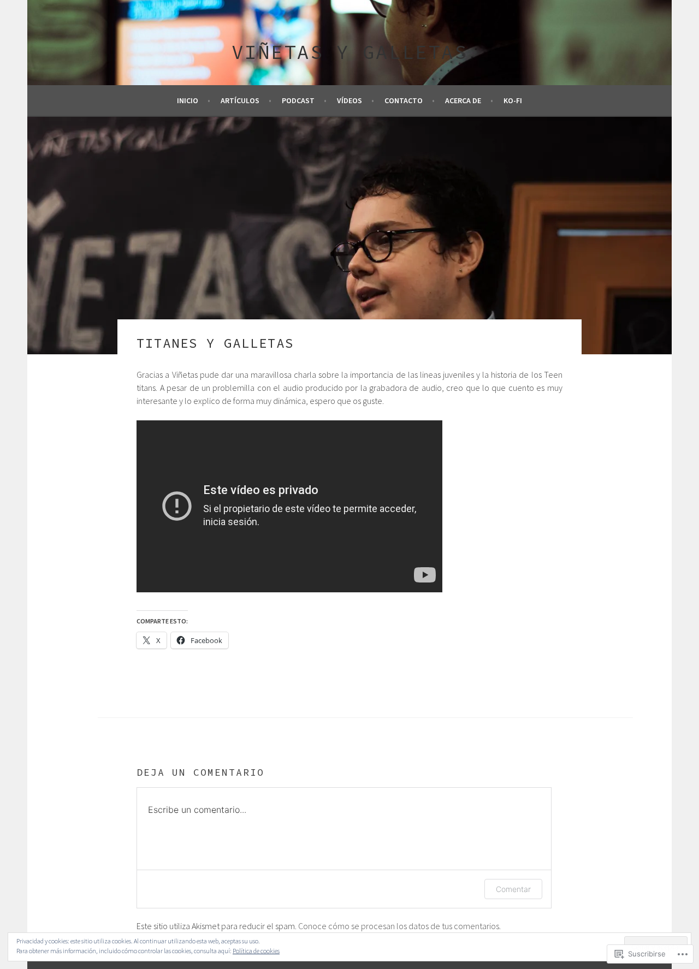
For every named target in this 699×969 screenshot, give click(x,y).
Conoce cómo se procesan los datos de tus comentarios (398, 925)
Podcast (298, 100)
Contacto (403, 100)
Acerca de (463, 100)
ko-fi (512, 100)
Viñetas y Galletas (349, 52)
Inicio (187, 100)
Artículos (240, 100)
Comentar (513, 889)
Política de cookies (256, 951)
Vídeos (349, 100)
